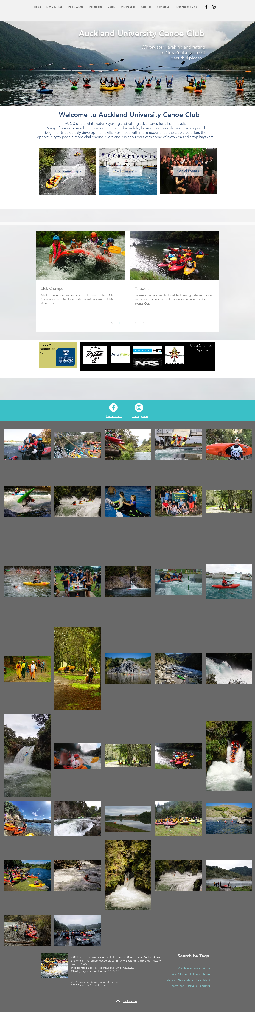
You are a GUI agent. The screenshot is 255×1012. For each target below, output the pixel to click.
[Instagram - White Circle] (139, 407)
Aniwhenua (185, 968)
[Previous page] (111, 322)
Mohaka (170, 979)
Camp (206, 968)
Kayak (206, 974)
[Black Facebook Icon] (206, 6)
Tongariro (204, 985)
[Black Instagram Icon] (214, 6)
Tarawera (191, 985)
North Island (202, 979)
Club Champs (180, 974)
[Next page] (143, 322)
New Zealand (185, 979)
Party (175, 985)
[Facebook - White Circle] (113, 407)
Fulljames (195, 974)
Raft (182, 985)
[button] (75, 7)
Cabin (197, 968)
